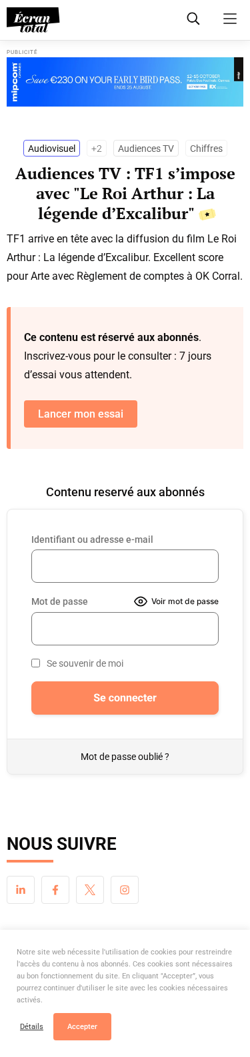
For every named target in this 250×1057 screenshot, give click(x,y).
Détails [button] (31, 1026)
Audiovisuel (51, 148)
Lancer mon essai (80, 414)
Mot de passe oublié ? (125, 756)
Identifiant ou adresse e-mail (92, 539)
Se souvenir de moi (85, 663)
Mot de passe (59, 601)
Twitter (90, 890)
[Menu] (230, 18)
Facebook (55, 890)
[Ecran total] (33, 20)
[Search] (193, 18)
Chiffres (206, 148)
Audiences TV (146, 148)
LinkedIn (21, 890)
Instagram (125, 890)
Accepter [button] (82, 1026)
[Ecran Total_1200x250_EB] (125, 82)
